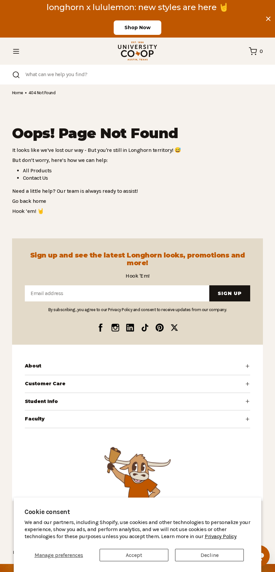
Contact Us (35, 178)
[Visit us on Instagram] (115, 327)
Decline (210, 555)
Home (17, 92)
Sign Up (230, 293)
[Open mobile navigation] (16, 51)
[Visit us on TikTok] (145, 327)
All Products (36, 170)
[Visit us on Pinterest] (159, 327)
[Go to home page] (137, 51)
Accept (134, 555)
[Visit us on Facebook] (100, 327)
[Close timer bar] (268, 18)
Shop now (137, 27)
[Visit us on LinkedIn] (130, 327)
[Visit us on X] (174, 327)
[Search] (16, 75)
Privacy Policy (170, 536)
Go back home (28, 201)
